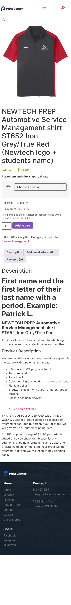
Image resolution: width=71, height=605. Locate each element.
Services (8, 495)
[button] (44, 8)
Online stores (11, 520)
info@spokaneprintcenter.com (52, 494)
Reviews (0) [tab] (15, 259)
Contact (8, 510)
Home (7, 490)
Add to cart (22, 225)
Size (8, 186)
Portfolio (9, 500)
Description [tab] (14, 252)
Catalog (8, 515)
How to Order (12, 505)
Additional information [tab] (41, 252)
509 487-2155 (41, 489)
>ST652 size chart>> (23, 408)
